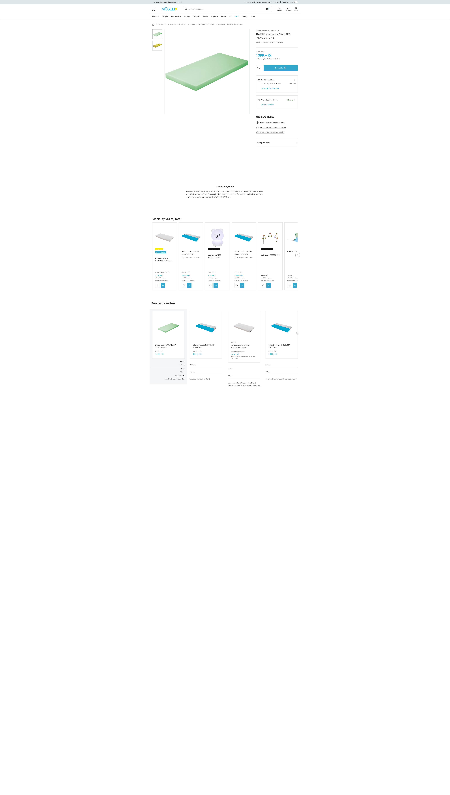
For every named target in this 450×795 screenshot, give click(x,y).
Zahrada (205, 16)
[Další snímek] (297, 255)
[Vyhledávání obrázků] (267, 9)
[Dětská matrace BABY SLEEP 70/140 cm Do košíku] (242, 285)
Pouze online (176, 16)
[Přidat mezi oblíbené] (259, 68)
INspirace (214, 16)
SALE (237, 16)
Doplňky (187, 16)
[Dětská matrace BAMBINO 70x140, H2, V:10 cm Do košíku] (163, 285)
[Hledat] (186, 9)
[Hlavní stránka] (153, 25)
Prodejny (245, 16)
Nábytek (165, 16)
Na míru (223, 16)
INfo (230, 16)
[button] (157, 34)
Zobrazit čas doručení (270, 88)
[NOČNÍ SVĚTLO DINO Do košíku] (295, 285)
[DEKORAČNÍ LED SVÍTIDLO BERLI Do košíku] (216, 285)
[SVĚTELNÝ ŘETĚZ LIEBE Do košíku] (268, 285)
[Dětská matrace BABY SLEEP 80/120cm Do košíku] (189, 285)
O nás (253, 16)
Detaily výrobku (263, 142)
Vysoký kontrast (287, 2)
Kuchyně (196, 16)
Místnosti (155, 16)
